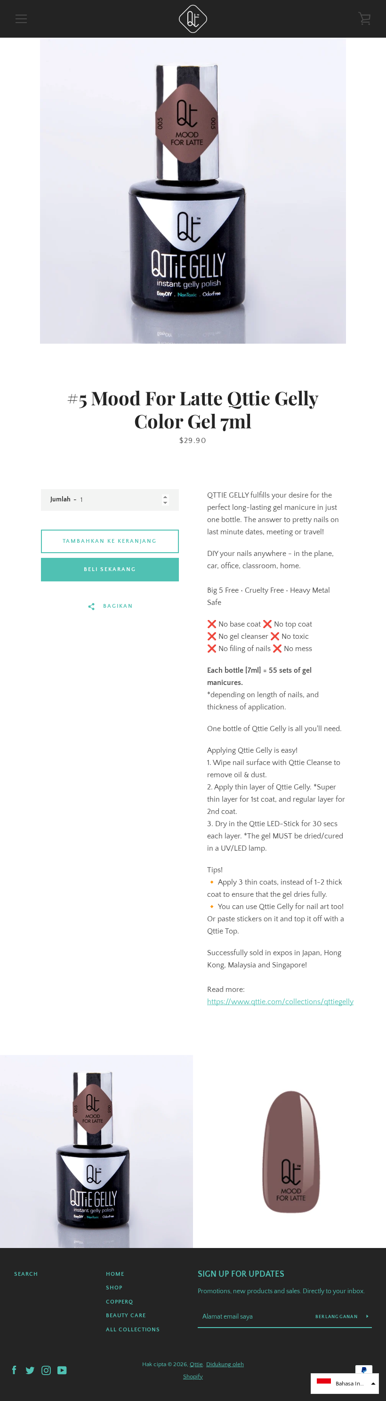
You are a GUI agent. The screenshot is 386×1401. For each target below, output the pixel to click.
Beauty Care (126, 1315)
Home (115, 1274)
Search (26, 1274)
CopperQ (119, 1302)
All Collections (133, 1330)
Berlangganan (337, 1317)
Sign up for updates (241, 1274)
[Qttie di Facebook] (14, 1370)
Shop (114, 1288)
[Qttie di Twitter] (30, 1370)
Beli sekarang (110, 569)
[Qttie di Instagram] (46, 1370)
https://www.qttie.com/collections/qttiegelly (280, 1002)
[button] (345, 1383)
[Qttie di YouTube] (62, 1370)
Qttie (196, 1364)
